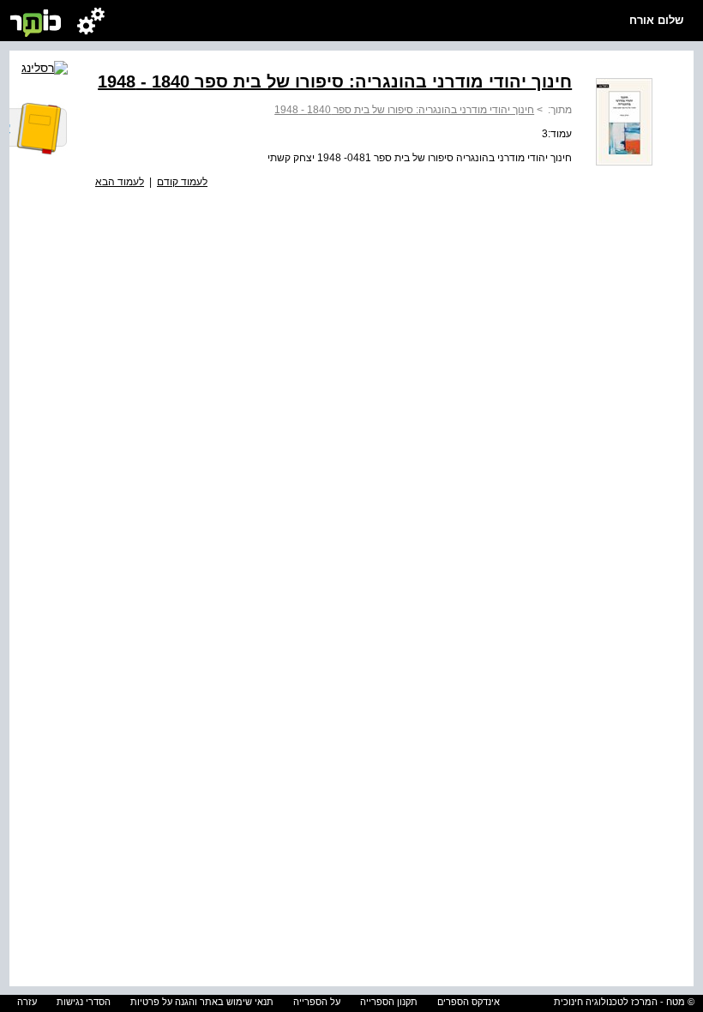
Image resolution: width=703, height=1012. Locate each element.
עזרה (27, 1002)
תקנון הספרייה (389, 1002)
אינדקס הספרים (468, 1002)
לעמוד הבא (119, 182)
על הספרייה (316, 1002)
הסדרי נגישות (84, 1002)
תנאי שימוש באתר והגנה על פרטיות (201, 1002)
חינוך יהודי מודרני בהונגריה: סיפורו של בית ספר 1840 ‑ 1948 (404, 110)
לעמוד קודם (182, 182)
